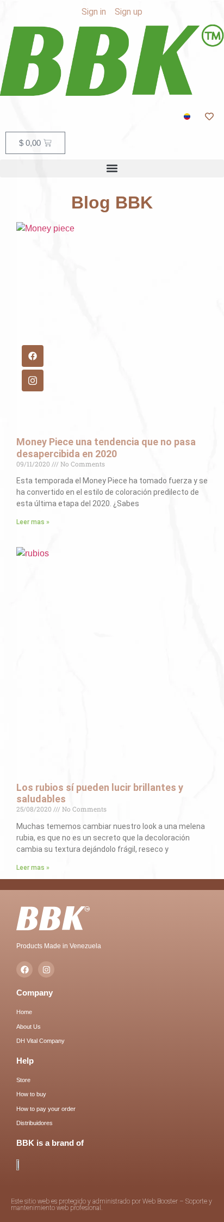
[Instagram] (46, 969)
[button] (112, 168)
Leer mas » (32, 522)
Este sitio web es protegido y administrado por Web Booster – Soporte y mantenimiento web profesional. (111, 1205)
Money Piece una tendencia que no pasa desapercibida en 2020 (106, 447)
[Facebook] (32, 356)
